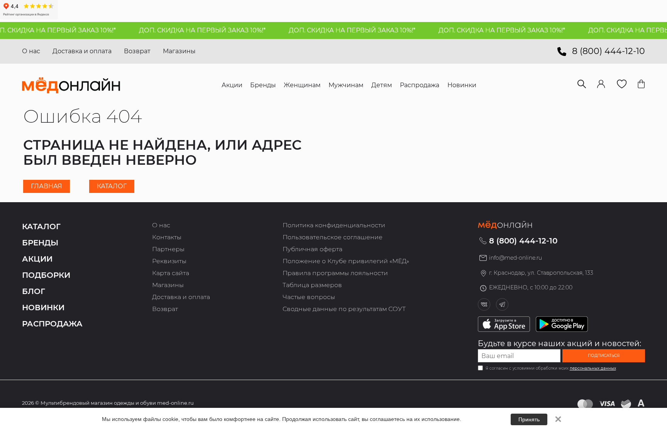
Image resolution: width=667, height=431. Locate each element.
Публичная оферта (312, 249)
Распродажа (52, 323)
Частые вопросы (309, 297)
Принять (529, 419)
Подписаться (604, 355)
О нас (31, 51)
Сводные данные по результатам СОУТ (344, 309)
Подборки (46, 275)
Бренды (40, 242)
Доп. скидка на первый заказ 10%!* (196, 30)
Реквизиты (169, 261)
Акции (37, 259)
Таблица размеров (312, 285)
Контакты (166, 237)
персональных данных (593, 368)
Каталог (112, 186)
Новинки (43, 307)
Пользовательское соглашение (333, 237)
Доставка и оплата (82, 51)
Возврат (137, 51)
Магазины (179, 51)
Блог (33, 291)
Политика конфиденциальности (334, 225)
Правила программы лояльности (335, 273)
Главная (46, 186)
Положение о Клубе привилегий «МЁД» (346, 261)
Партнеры (168, 249)
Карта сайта (170, 273)
